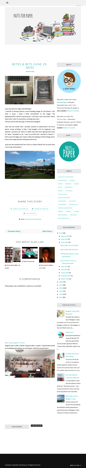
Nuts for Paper (61, 102)
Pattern (60, 183)
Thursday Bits (68, 187)
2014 (61, 294)
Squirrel (76, 183)
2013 (61, 297)
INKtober (72, 180)
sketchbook (73, 214)
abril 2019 (64, 269)
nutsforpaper (62, 204)
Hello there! (70, 332)
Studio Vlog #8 (28, 261)
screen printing (36, 219)
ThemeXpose (23, 465)
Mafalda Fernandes (72, 111)
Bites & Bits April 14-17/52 (46, 266)
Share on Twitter (41, 209)
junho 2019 (64, 242)
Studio (60, 187)
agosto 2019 (65, 236)
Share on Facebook (20, 209)
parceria (60, 211)
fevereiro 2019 (66, 276)
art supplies (68, 190)
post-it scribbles (62, 214)
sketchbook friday (63, 218)
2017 (61, 285)
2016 (61, 288)
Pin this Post (31, 213)
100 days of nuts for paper (65, 177)
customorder (62, 201)
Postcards (68, 183)
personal (27, 219)
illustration (72, 201)
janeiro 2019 (65, 279)
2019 (61, 233)
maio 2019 (64, 266)
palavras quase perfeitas (65, 208)
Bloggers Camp (62, 180)
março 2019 (65, 273)
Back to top (75, 465)
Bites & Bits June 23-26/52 (69, 245)
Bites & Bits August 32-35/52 (15, 343)
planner (76, 211)
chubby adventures (64, 197)
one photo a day (73, 204)
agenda (60, 190)
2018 (61, 282)
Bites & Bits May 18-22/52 (13, 266)
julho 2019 (64, 239)
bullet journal (62, 194)
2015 (61, 291)
